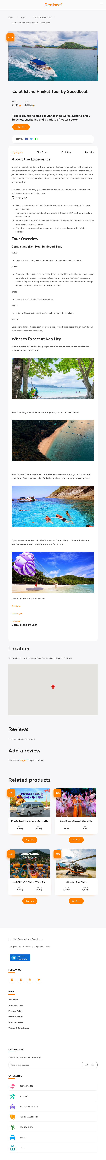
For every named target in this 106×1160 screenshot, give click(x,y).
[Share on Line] (36, 139)
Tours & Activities (42, 17)
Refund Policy (15, 1016)
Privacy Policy (15, 1011)
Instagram (16, 621)
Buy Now (22, 127)
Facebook (16, 606)
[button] (102, 4)
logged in (24, 760)
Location (89, 152)
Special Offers (15, 1022)
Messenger (17, 613)
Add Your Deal (15, 1005)
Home (10, 17)
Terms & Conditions (18, 1028)
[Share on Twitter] (31, 139)
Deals (23, 17)
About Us (13, 999)
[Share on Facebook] (26, 139)
